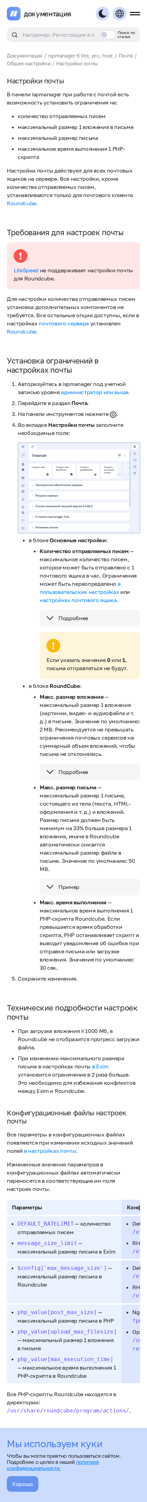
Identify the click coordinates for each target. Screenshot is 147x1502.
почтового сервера (64, 323)
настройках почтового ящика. (79, 600)
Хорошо (22, 1484)
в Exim (100, 1066)
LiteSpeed (26, 270)
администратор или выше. (95, 392)
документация (47, 13)
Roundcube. (22, 203)
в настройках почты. (51, 1150)
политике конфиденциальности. (53, 1465)
